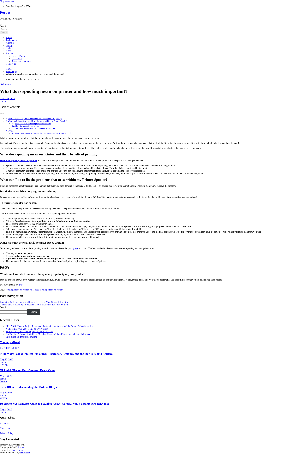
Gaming (3, 364)
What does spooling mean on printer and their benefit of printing (35, 118)
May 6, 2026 (6, 376)
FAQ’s (10, 131)
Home (9, 37)
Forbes (5, 12)
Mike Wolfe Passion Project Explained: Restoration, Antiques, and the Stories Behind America (49, 326)
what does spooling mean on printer (46, 289)
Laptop (9, 45)
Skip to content (7, 1)
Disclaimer (17, 58)
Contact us (11, 64)
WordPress (25, 452)
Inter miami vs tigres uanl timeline (21, 337)
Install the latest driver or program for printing (33, 123)
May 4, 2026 (6, 409)
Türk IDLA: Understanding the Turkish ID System (29, 331)
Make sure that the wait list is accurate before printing (36, 128)
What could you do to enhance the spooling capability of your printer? (43, 133)
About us (10, 53)
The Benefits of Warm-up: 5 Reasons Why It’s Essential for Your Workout (34, 304)
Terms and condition (21, 61)
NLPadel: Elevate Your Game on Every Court (27, 329)
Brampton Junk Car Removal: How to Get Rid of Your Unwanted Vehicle (34, 302)
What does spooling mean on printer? (18, 160)
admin (3, 101)
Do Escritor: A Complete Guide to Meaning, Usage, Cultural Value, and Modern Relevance (48, 334)
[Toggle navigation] (1, 24)
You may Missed (10, 342)
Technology (11, 40)
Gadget (9, 48)
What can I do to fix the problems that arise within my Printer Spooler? (37, 121)
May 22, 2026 (6, 359)
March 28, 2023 (7, 98)
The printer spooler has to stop (27, 126)
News (8, 50)
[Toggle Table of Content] (2, 113)
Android (10, 42)
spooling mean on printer (17, 289)
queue (75, 248)
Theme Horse (17, 450)
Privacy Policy (18, 56)
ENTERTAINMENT (10, 348)
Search (3, 26)
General (3, 381)
